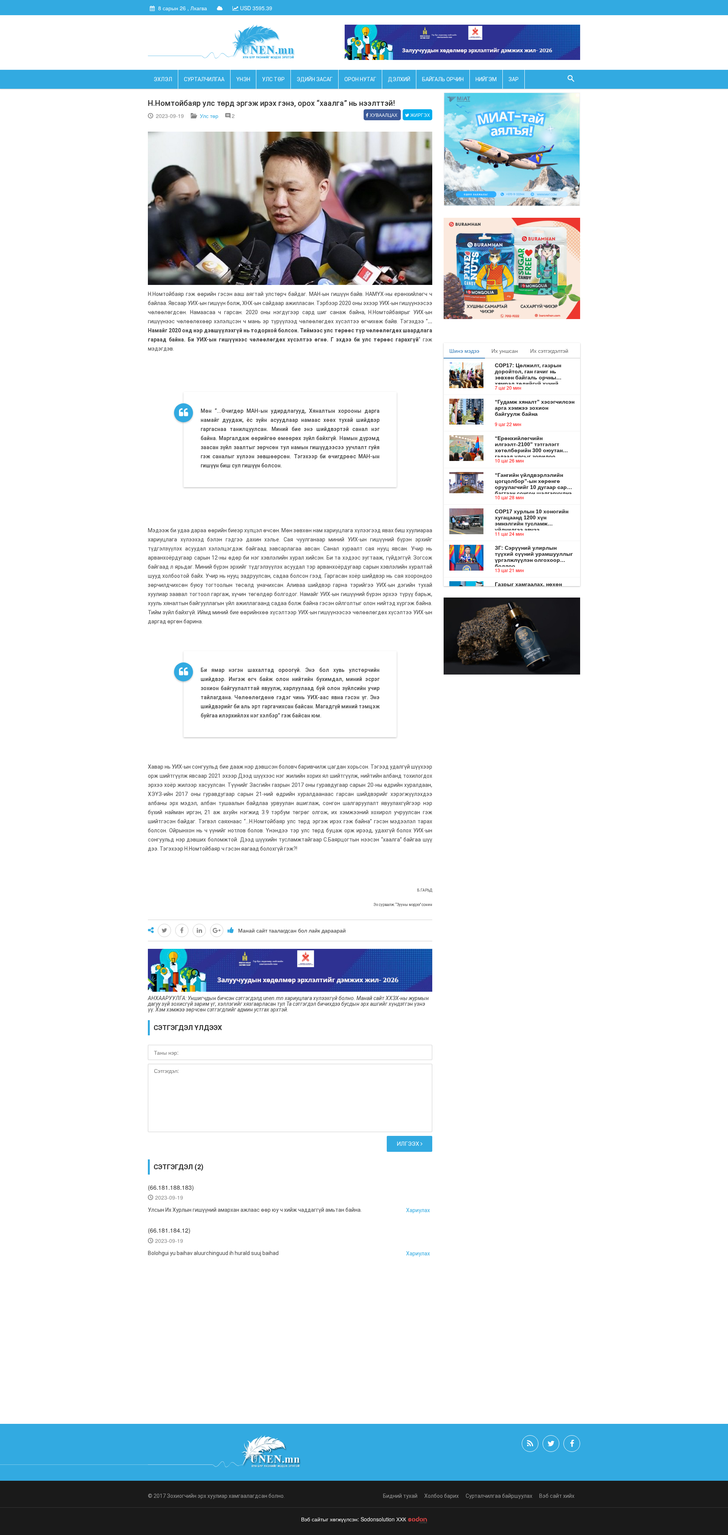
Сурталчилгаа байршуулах (499, 1496)
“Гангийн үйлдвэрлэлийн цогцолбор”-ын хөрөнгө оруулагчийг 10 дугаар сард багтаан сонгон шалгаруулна (533, 481)
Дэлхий (399, 79)
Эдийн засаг (315, 79)
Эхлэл (163, 79)
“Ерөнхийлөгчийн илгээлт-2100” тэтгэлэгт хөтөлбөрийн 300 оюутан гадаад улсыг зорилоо (529, 444)
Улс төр (273, 79)
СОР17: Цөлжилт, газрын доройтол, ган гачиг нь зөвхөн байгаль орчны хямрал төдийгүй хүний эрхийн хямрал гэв (528, 371)
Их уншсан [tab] (504, 350)
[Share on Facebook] (181, 930)
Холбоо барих (441, 1496)
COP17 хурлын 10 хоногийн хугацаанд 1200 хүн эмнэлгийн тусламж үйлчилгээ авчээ (531, 517)
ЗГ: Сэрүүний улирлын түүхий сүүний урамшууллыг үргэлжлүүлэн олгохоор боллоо (534, 554)
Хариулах (418, 1210)
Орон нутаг (360, 79)
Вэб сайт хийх (556, 1496)
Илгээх (408, 1143)
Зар (513, 79)
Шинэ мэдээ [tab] (464, 350)
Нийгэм (486, 79)
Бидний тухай (400, 1496)
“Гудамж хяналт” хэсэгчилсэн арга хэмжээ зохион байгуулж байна (534, 408)
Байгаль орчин (443, 79)
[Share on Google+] (216, 930)
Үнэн (243, 79)
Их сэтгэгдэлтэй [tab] (549, 350)
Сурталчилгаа (204, 79)
